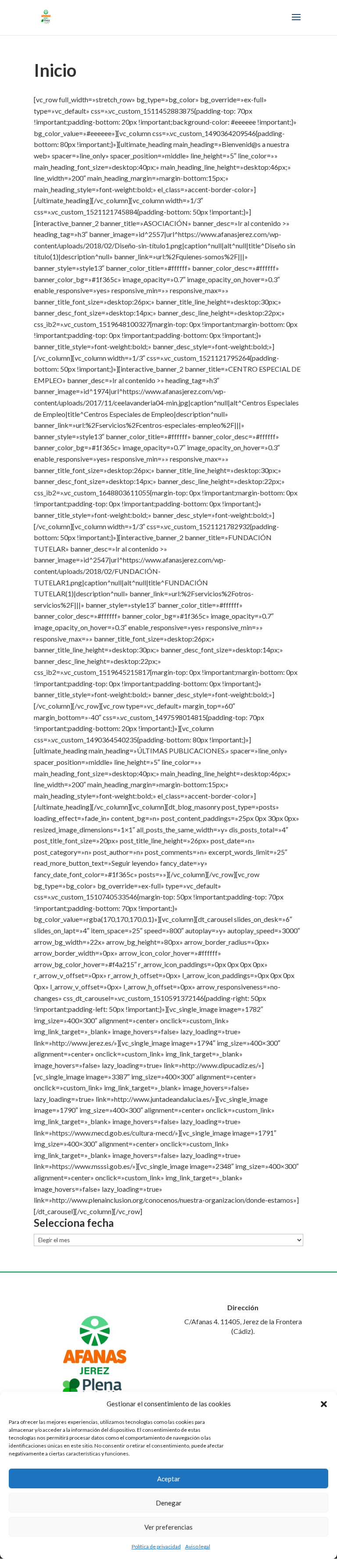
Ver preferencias (168, 1527)
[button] (323, 1404)
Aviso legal (197, 1546)
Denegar (169, 1503)
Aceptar (168, 1479)
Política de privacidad (156, 1546)
